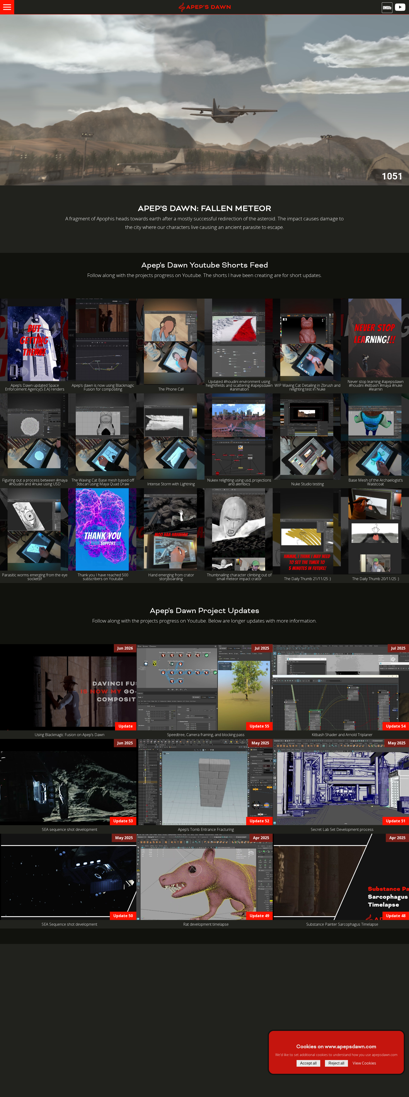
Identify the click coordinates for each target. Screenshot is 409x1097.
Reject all (336, 1063)
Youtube (196, 620)
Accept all (308, 1063)
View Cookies (364, 1063)
